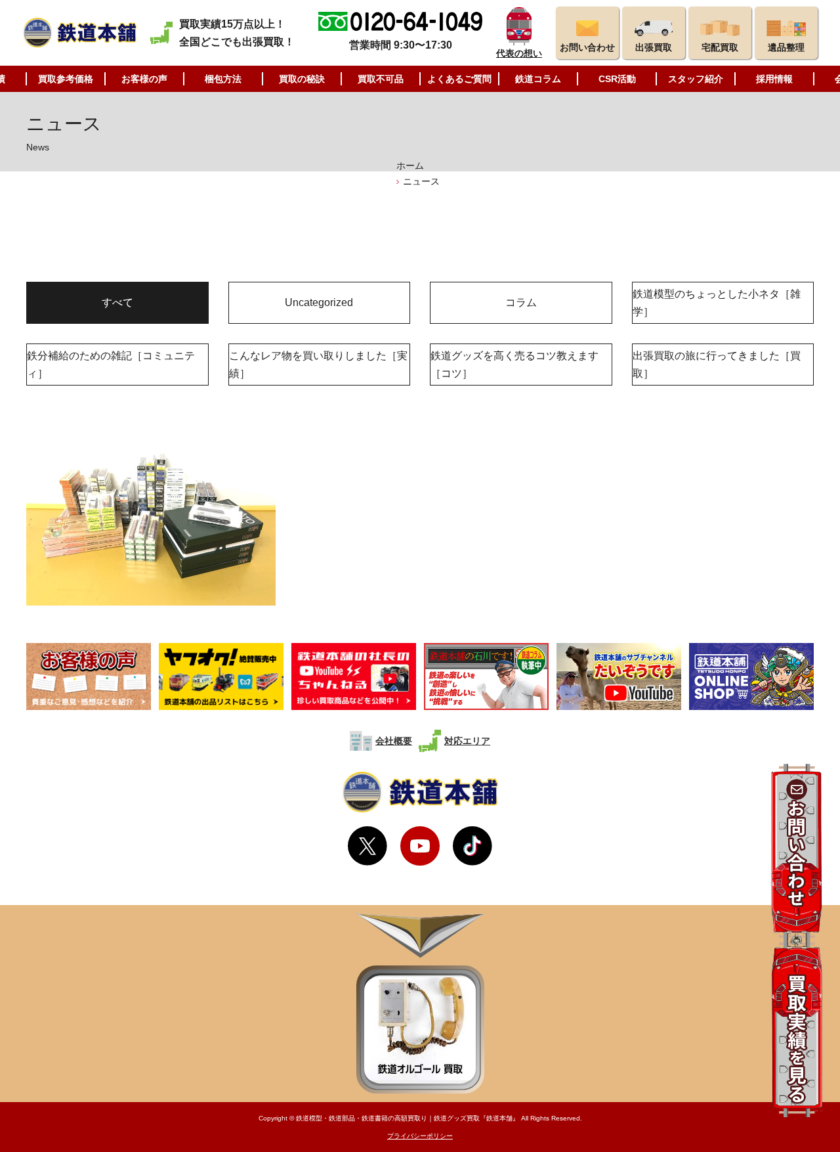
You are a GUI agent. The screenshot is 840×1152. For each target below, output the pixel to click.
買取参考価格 (65, 79)
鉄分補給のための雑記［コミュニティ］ (111, 364)
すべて (117, 302)
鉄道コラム (538, 79)
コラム (521, 302)
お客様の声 (144, 79)
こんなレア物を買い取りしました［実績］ (318, 364)
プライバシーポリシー (420, 1136)
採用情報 (774, 79)
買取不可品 (381, 79)
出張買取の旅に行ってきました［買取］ (717, 364)
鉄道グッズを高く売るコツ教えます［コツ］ (514, 364)
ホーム (410, 165)
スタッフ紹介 (695, 79)
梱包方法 (223, 79)
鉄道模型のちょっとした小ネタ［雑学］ (717, 302)
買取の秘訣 (302, 79)
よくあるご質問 (459, 79)
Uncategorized (319, 302)
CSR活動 (617, 79)
